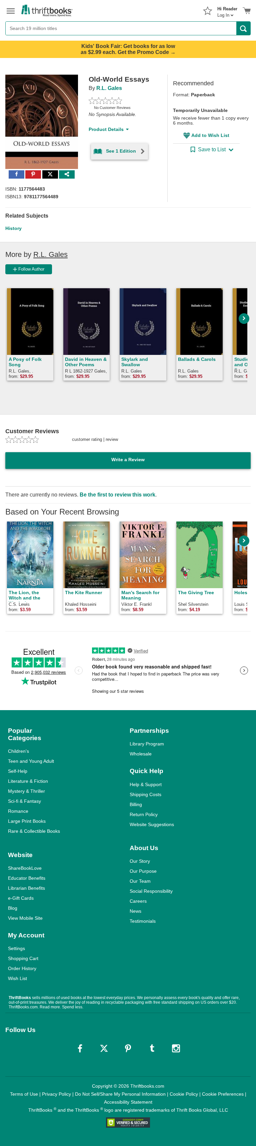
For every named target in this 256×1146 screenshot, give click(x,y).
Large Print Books (27, 821)
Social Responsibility (151, 891)
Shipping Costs (145, 794)
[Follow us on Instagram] (176, 1048)
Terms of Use (24, 1094)
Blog (12, 908)
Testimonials (143, 921)
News (135, 911)
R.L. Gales (109, 88)
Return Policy (144, 814)
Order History (22, 968)
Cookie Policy (184, 1094)
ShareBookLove (25, 868)
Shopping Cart (23, 958)
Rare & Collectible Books (34, 831)
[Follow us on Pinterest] (128, 1048)
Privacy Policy (56, 1094)
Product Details (106, 129)
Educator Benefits (26, 878)
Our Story (140, 861)
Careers (138, 901)
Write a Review (128, 459)
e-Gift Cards (21, 898)
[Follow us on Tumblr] (152, 1048)
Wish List (17, 978)
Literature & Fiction (28, 781)
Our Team (140, 881)
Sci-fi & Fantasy (24, 801)
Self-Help (17, 771)
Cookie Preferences (223, 1094)
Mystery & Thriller (26, 791)
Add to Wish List (210, 135)
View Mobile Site (25, 918)
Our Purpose (143, 871)
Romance (18, 811)
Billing (136, 804)
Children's (18, 751)
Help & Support (146, 784)
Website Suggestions (152, 824)
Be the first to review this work (117, 495)
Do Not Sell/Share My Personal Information (120, 1094)
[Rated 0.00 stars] (120, 100)
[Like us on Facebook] (80, 1048)
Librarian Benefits (26, 888)
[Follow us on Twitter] (104, 1048)
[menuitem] (227, 10)
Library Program (147, 743)
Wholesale (141, 753)
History (13, 228)
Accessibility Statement (128, 1102)
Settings (16, 948)
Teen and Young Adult (31, 761)
